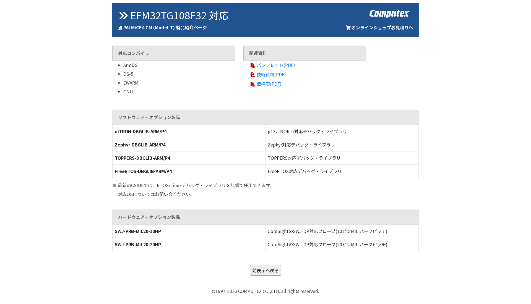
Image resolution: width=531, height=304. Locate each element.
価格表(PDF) (269, 83)
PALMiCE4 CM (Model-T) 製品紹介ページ (165, 27)
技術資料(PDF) (271, 74)
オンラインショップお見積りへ (382, 27)
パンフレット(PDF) (276, 65)
